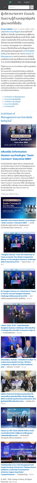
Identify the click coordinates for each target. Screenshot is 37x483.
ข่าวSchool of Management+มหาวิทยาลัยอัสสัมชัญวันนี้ (16, 117)
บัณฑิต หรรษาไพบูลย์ (12, 31)
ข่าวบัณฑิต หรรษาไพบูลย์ (12, 101)
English (27, 2)
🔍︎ (32, 7)
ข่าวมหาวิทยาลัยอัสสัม (11, 104)
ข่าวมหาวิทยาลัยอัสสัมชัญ (12, 99)
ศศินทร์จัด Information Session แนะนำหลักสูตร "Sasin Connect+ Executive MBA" (17, 155)
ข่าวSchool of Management (14, 97)
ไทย (19, 2)
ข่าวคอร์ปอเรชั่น (9, 106)
